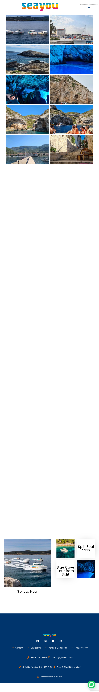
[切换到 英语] (44, 685)
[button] (89, 7)
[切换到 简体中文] (52, 685)
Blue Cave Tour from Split (65, 571)
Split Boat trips (86, 548)
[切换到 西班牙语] (49, 685)
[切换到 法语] (54, 685)
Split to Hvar (27, 591)
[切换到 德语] (47, 685)
